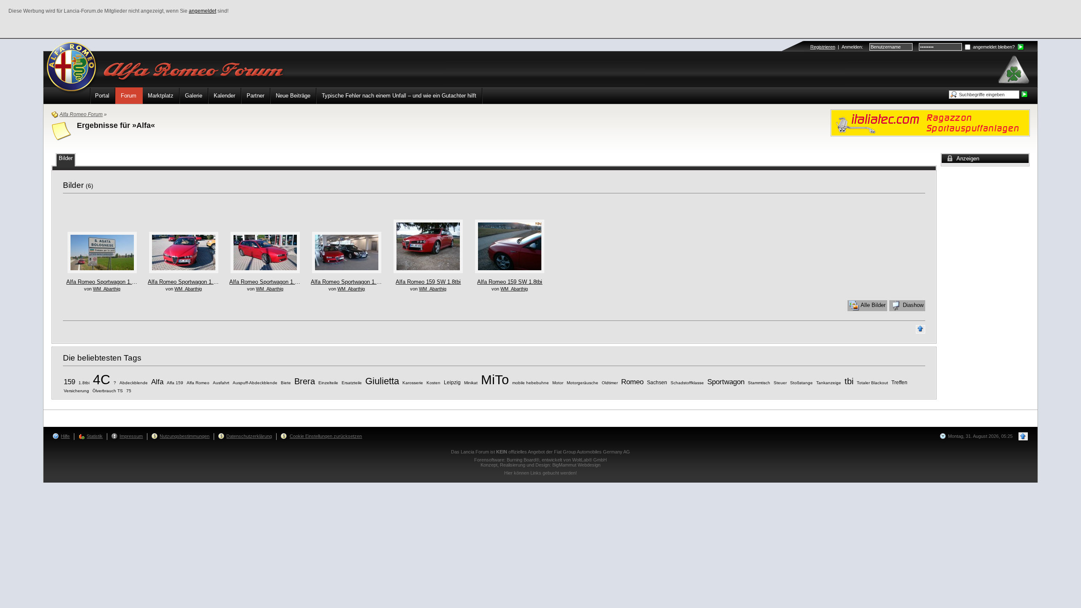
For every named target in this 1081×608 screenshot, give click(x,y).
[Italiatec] (930, 122)
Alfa (157, 382)
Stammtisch (759, 382)
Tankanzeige (828, 382)
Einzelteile (328, 382)
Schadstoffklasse (687, 382)
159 (69, 382)
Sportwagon (725, 382)
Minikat (471, 382)
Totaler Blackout (872, 382)
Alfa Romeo (198, 382)
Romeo (632, 382)
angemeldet (202, 11)
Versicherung (76, 390)
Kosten (433, 382)
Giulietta (382, 381)
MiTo (495, 379)
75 (128, 390)
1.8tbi (84, 382)
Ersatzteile (352, 382)
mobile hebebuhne (530, 382)
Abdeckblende (134, 382)
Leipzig (452, 382)
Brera (304, 381)
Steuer (780, 382)
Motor (557, 382)
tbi (849, 381)
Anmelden (852, 46)
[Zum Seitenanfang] (920, 329)
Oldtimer (610, 382)
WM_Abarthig (106, 288)
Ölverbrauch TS (107, 390)
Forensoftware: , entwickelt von (540, 459)
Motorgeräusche (582, 382)
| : (836, 46)
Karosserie (412, 382)
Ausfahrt (221, 382)
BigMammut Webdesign (576, 464)
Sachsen (657, 382)
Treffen (899, 382)
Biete (286, 382)
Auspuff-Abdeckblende (255, 382)
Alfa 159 (175, 382)
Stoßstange (801, 382)
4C (101, 379)
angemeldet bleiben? (993, 46)
